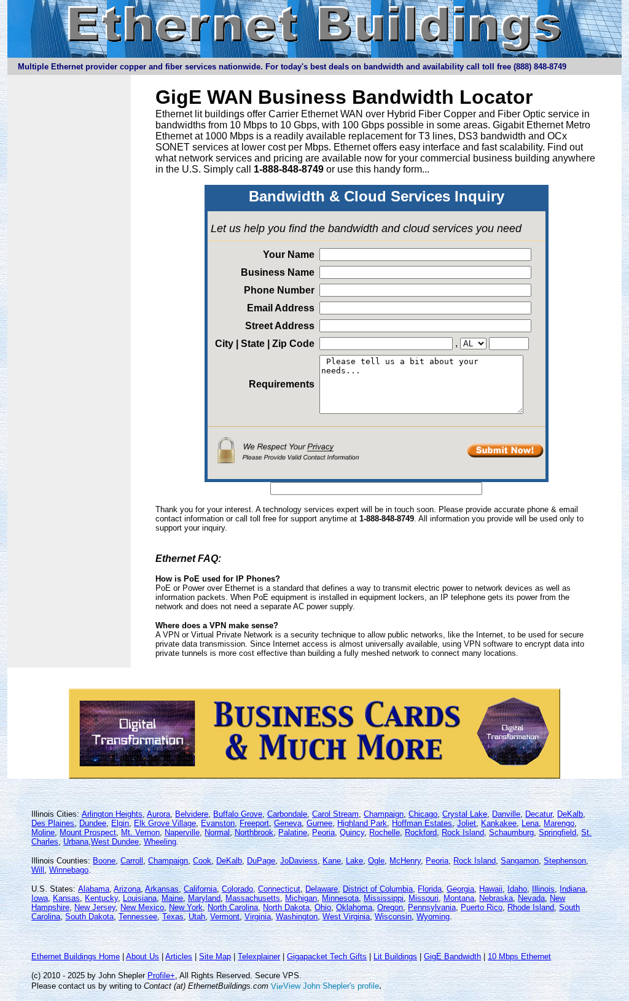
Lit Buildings (395, 956)
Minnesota (340, 898)
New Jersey (94, 907)
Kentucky (101, 898)
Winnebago (68, 869)
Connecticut (279, 889)
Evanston (218, 823)
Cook (202, 860)
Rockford (421, 832)
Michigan (301, 898)
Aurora (158, 814)
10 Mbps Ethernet (519, 956)
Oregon (390, 907)
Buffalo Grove (237, 814)
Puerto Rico (481, 907)
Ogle (376, 860)
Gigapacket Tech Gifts (327, 956)
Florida (430, 889)
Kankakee (499, 823)
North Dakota (286, 907)
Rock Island (463, 832)
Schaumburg (511, 832)
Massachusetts (252, 898)
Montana (458, 898)
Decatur (538, 814)
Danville (506, 814)
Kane (331, 860)
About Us (142, 956)
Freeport (254, 823)
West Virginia (346, 916)
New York (186, 907)
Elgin (120, 823)
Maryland (204, 898)
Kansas (66, 898)
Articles (178, 956)
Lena (530, 823)
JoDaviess (299, 860)
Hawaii (490, 889)
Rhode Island (530, 907)
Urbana (75, 841)
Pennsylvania (432, 907)
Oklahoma (354, 907)
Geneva (288, 823)
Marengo (559, 823)
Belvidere (191, 814)
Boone (104, 860)
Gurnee (319, 823)
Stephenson (565, 860)
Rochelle (384, 832)
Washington (297, 916)
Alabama (93, 889)
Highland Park (362, 823)
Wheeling (160, 841)
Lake (354, 860)
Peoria (323, 832)
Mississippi (384, 898)
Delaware (321, 889)
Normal (217, 832)
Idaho (517, 889)
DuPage (261, 860)
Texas (173, 916)
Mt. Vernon (140, 832)
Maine (172, 898)
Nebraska (496, 898)
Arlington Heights (112, 814)
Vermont (225, 916)
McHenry (405, 860)
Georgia (460, 889)
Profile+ (161, 975)
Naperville (182, 832)
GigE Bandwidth (452, 956)
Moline (43, 832)
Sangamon (520, 860)
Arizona (127, 889)
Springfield (557, 832)
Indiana (572, 889)
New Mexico (142, 907)
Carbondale (287, 814)
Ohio (322, 907)
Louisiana (140, 898)
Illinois (543, 889)
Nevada (531, 898)
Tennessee (138, 916)
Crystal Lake (464, 814)
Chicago (422, 814)
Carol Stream (335, 814)
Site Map (215, 956)
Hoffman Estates (422, 823)
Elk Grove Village (165, 823)
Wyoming (433, 916)
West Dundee (115, 841)
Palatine (292, 832)
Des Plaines (52, 823)
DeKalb (570, 814)
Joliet (466, 823)
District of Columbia (378, 889)
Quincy (352, 832)
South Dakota (89, 916)
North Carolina (233, 907)
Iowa (39, 898)
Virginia (257, 916)
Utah (197, 916)
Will (37, 869)
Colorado (237, 889)
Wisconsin (393, 916)
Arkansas (162, 889)
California (200, 889)
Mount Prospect (88, 832)
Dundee (92, 823)
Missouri (423, 898)
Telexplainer (259, 956)
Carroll (131, 860)
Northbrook (254, 832)
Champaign (384, 814)
